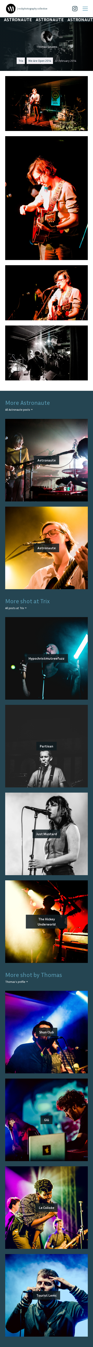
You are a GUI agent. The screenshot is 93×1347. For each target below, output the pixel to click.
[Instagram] (74, 9)
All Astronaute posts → (18, 409)
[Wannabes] (10, 8)
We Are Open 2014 (39, 60)
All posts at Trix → (15, 608)
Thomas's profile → (16, 981)
